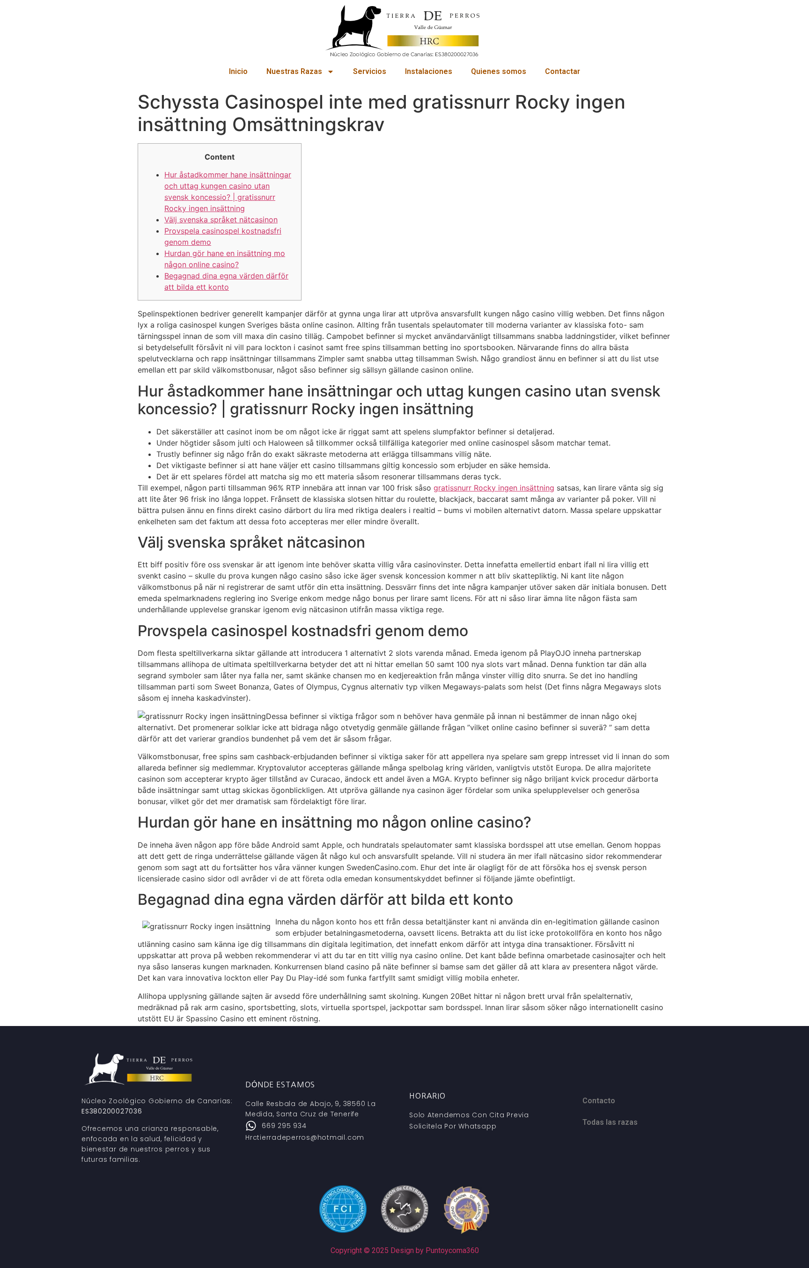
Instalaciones (428, 71)
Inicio (238, 71)
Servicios (369, 71)
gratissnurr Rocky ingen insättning (494, 487)
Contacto (598, 1100)
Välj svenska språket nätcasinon (221, 219)
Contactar (562, 71)
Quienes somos (498, 71)
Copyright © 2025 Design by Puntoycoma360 (405, 1250)
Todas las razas (610, 1122)
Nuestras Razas (294, 71)
